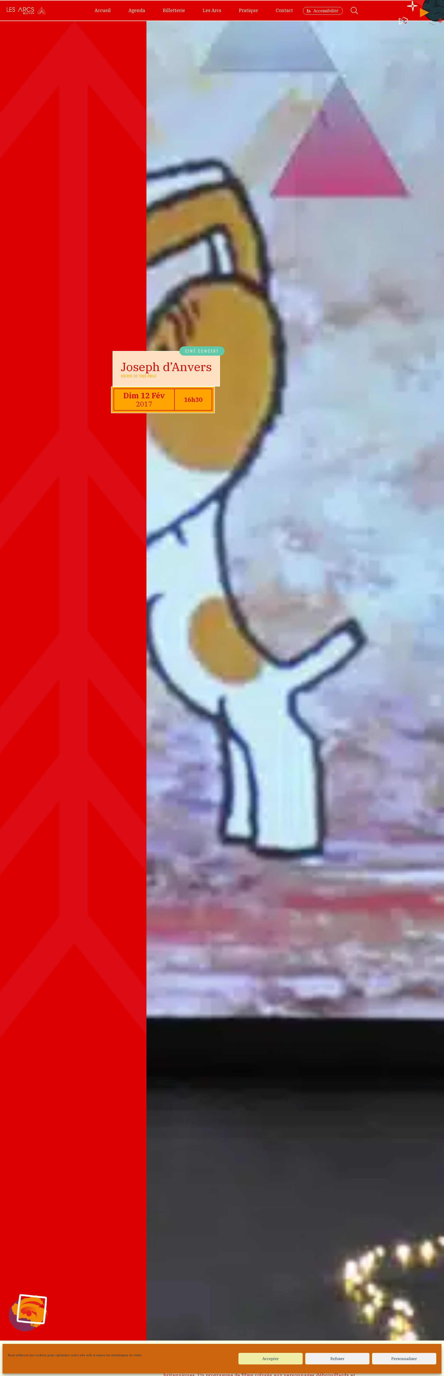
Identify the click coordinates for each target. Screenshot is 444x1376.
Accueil (103, 10)
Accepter (270, 1358)
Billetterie (174, 10)
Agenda (136, 10)
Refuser (337, 1358)
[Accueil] (26, 10)
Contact (284, 10)
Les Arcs (212, 10)
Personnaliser (404, 1358)
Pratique (248, 10)
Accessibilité (325, 10)
